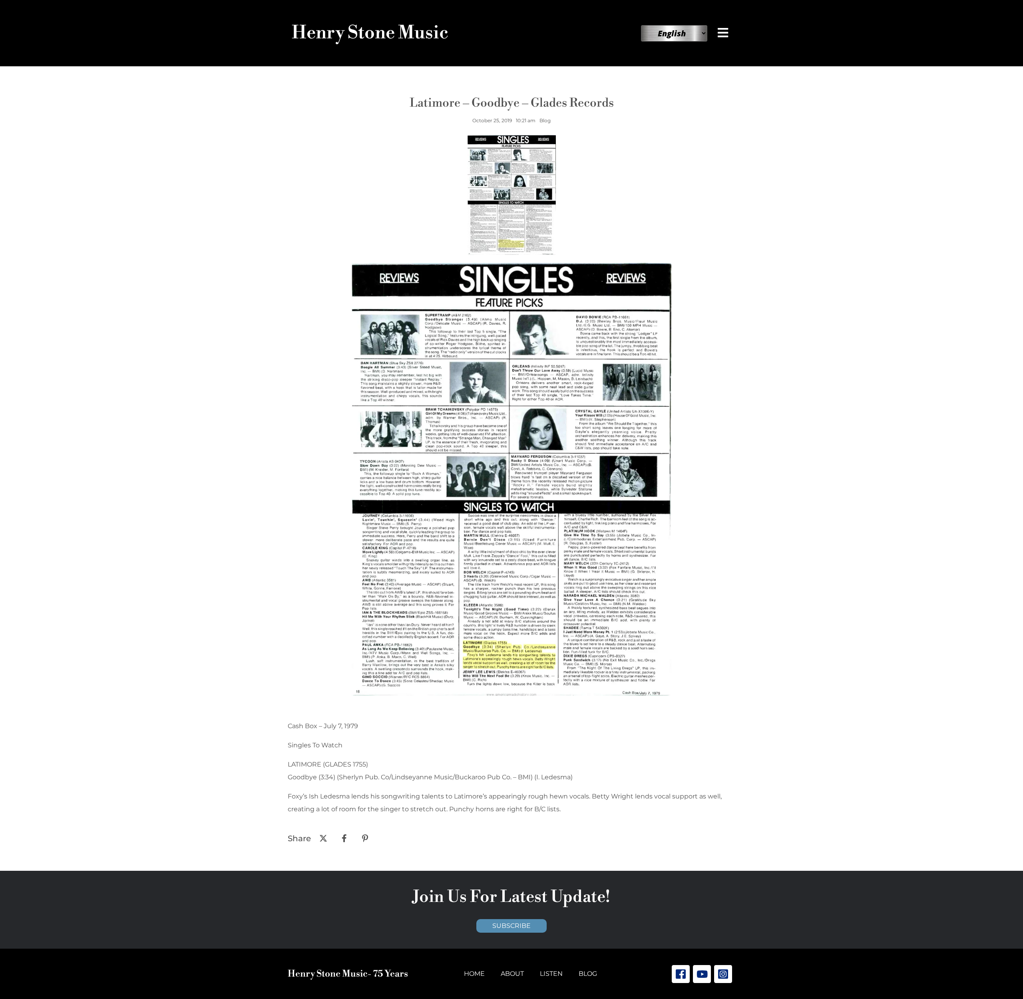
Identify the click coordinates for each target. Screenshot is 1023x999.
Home (474, 973)
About (512, 973)
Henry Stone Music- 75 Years (348, 973)
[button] (724, 33)
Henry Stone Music (370, 33)
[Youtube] (702, 974)
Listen (551, 973)
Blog (588, 973)
